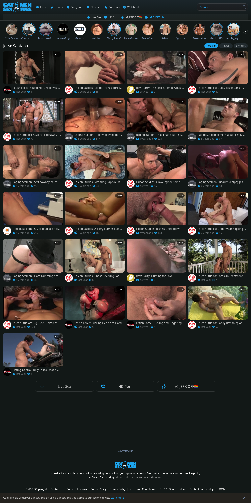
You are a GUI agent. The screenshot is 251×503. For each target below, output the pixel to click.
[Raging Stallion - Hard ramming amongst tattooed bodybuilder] (33, 261)
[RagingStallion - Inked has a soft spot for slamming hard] (156, 120)
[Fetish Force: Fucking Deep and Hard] (95, 308)
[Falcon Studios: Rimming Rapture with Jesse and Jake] (95, 167)
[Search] (244, 7)
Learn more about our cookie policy (179, 473)
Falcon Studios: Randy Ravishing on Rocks (221, 323)
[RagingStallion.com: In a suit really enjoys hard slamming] (218, 120)
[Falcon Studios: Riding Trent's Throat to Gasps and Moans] (95, 73)
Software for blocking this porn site (110, 477)
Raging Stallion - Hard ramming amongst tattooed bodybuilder (36, 276)
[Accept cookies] (244, 497)
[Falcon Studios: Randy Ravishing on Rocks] (218, 308)
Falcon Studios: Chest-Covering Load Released (97, 276)
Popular (211, 45)
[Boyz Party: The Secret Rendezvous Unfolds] (156, 73)
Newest (225, 45)
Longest (241, 45)
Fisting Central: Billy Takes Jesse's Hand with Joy (37, 369)
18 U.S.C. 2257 (166, 489)
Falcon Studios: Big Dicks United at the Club (37, 323)
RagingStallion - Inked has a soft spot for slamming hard (160, 134)
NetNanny (142, 477)
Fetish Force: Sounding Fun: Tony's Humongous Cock (37, 87)
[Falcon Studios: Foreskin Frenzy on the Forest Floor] (218, 261)
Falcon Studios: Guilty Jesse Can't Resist (221, 87)
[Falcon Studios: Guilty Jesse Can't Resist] (218, 73)
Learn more (117, 497)
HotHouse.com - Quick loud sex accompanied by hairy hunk (36, 228)
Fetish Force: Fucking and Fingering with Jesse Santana (160, 323)
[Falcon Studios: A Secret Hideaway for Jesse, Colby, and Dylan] (33, 120)
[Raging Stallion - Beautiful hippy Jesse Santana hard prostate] (218, 167)
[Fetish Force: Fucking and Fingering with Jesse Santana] (156, 308)
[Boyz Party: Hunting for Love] (156, 261)
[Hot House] (7, 231)
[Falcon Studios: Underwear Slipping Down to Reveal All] (218, 214)
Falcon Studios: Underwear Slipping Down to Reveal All (222, 228)
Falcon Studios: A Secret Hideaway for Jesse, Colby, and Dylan (36, 134)
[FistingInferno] (7, 90)
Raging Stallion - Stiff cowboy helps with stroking (37, 182)
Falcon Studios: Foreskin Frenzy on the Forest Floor (221, 276)
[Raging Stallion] (69, 137)
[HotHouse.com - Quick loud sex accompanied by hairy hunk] (33, 214)
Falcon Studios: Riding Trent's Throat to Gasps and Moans (97, 87)
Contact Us (56, 489)
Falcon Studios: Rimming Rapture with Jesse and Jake (98, 182)
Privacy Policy (118, 489)
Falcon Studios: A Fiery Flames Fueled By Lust (98, 228)
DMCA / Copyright (36, 489)
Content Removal (77, 489)
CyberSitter (155, 477)
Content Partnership (201, 489)
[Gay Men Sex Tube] (17, 7)
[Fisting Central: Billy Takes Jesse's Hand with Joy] (33, 355)
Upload (182, 489)
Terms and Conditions (142, 489)
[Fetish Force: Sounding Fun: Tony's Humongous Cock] (33, 73)
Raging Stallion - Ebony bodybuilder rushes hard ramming (98, 134)
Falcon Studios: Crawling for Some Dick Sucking (160, 182)
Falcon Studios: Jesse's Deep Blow (158, 228)
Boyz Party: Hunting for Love (154, 276)
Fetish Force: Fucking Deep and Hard (98, 323)
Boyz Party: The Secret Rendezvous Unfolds (160, 87)
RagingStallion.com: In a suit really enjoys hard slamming (221, 134)
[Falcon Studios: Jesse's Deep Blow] (156, 214)
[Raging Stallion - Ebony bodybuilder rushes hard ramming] (95, 120)
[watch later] (7, 55)
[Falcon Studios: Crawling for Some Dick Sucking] (156, 167)
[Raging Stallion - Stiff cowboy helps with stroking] (33, 167)
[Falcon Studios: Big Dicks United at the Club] (33, 308)
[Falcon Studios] (69, 90)
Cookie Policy (98, 489)
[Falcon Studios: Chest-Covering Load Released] (95, 261)
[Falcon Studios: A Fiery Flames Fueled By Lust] (95, 214)
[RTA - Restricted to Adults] (222, 489)
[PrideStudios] (131, 90)
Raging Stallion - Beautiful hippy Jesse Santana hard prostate (222, 182)
